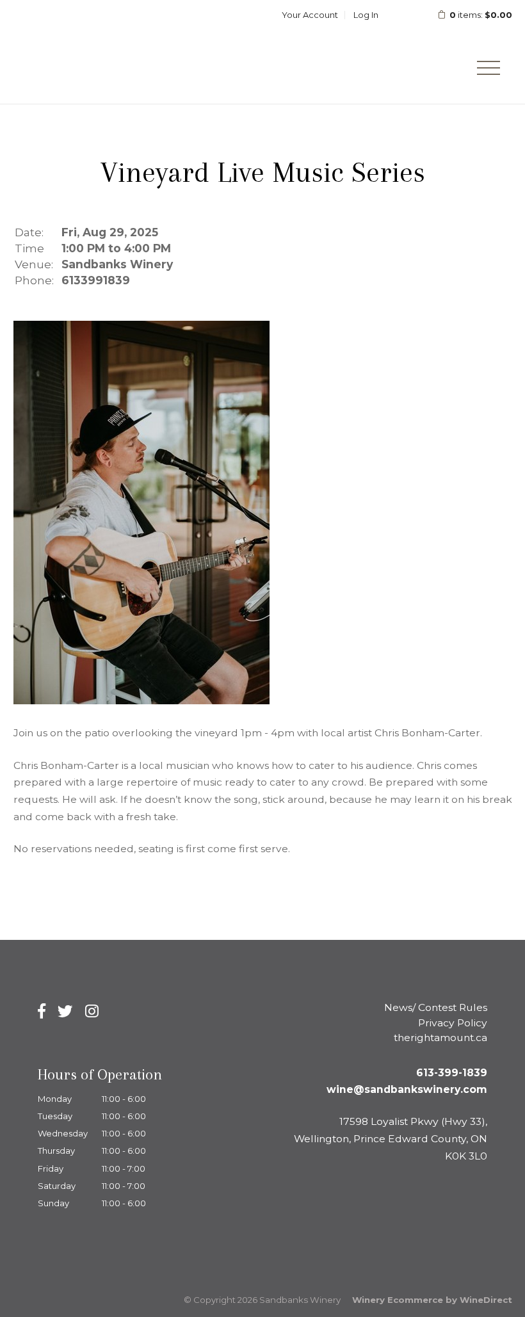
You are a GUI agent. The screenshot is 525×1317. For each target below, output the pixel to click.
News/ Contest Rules (435, 1007)
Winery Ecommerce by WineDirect (432, 1300)
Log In (365, 15)
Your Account (310, 15)
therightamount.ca (440, 1037)
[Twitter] (65, 1011)
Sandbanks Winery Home (103, 52)
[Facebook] (41, 1011)
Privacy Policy (452, 1023)
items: (480, 15)
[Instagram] (92, 1011)
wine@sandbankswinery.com (407, 1089)
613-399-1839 (451, 1073)
